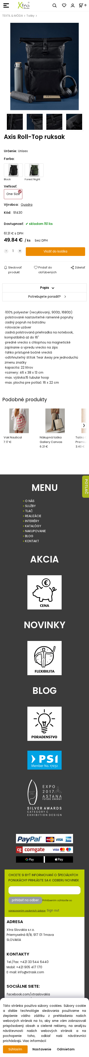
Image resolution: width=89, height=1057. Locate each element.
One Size (13, 194)
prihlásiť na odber (25, 900)
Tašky (30, 16)
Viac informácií (34, 1041)
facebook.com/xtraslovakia (28, 994)
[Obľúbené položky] (64, 5)
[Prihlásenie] (73, 5)
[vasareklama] (23, 5)
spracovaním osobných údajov (27, 910)
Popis (44, 288)
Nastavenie (41, 1049)
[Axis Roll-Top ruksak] (44, 66)
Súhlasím (15, 1049)
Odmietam (66, 1049)
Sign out (53, 910)
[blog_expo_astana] (44, 797)
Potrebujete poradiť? (44, 296)
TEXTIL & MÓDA (12, 16)
